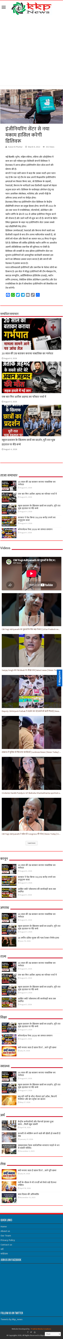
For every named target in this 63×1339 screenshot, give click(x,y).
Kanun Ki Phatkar (15, 147)
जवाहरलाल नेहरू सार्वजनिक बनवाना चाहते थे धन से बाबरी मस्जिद (38, 1146)
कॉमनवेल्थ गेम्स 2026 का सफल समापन (35, 529)
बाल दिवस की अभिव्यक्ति (28, 1194)
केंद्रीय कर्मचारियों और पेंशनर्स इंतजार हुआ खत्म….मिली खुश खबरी (35, 1123)
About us (5, 1231)
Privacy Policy (8, 1240)
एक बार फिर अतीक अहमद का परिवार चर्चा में (24, 397)
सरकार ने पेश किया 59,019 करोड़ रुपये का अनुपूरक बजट (37, 519)
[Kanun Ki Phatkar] (31, 8)
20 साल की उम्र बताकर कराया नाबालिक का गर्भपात (27, 353)
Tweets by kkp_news (11, 1319)
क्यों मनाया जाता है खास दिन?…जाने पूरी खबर (37, 1048)
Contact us (6, 1245)
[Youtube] (34, 1332)
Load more (31, 843)
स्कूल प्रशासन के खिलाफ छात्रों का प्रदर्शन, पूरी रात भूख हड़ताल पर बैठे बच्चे (39, 507)
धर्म (2, 1249)
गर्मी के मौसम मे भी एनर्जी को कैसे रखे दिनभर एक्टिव (37, 1184)
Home (4, 1227)
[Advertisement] (31, 51)
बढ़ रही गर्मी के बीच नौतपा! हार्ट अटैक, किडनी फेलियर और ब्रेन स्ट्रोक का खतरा (37, 1098)
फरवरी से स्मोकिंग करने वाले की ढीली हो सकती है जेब (39, 1135)
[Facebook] (27, 1332)
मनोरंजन (4, 1254)
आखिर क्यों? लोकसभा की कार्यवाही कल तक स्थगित (37, 890)
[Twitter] (31, 1332)
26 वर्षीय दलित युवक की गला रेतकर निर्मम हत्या (38, 938)
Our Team (6, 1236)
